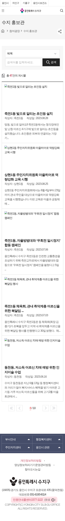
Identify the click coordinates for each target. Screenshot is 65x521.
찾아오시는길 (32, 469)
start (11, 408)
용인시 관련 (42, 447)
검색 (53, 62)
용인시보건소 (40, 3)
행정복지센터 (43, 439)
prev (19, 408)
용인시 (5, 3)
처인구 (15, 3)
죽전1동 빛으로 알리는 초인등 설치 (29, 113)
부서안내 (10, 439)
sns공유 (60, 31)
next (46, 408)
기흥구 (26, 3)
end (54, 408)
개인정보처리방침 (30, 460)
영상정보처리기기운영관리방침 (32, 464)
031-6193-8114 (38, 494)
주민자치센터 (13, 447)
